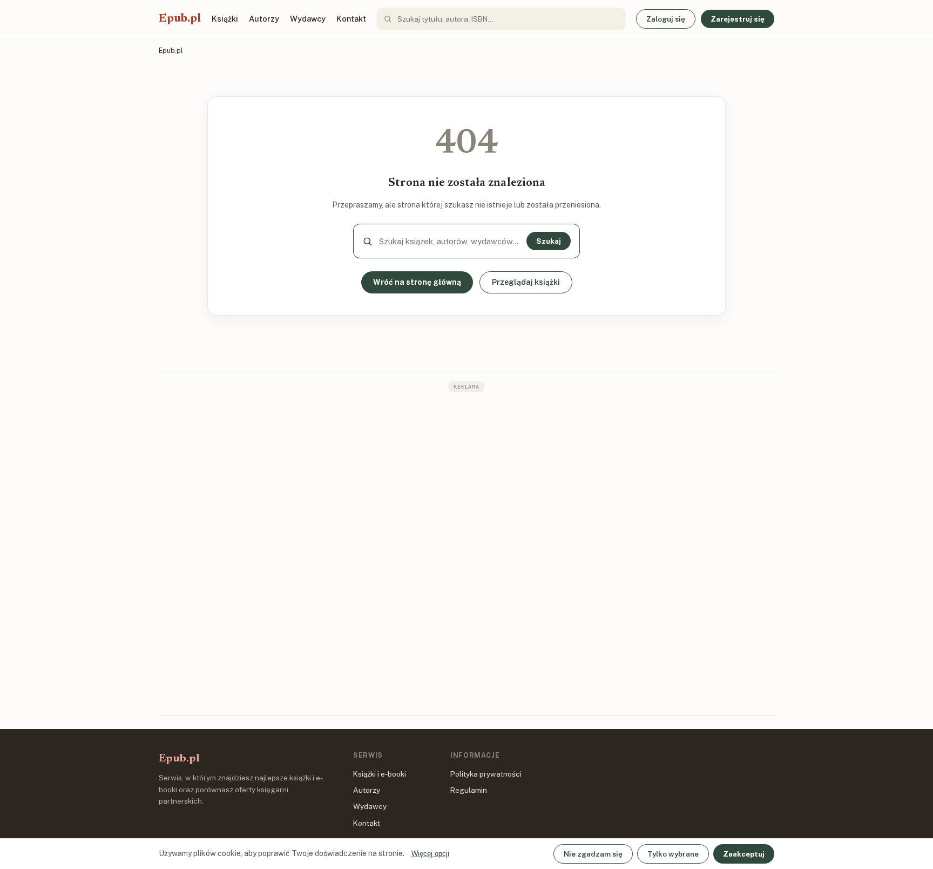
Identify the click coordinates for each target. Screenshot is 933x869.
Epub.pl (180, 19)
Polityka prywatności (486, 774)
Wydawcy (308, 18)
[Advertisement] (466, 553)
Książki (225, 18)
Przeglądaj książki (526, 282)
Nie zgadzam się (593, 854)
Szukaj (548, 241)
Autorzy (264, 18)
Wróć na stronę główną (417, 282)
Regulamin (468, 790)
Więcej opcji (430, 854)
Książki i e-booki (379, 774)
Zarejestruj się (738, 19)
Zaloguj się (665, 19)
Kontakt (351, 18)
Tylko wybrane (673, 854)
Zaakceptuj (744, 854)
